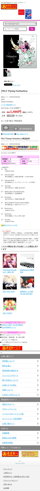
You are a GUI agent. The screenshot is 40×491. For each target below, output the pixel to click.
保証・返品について (22, 134)
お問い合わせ (7, 484)
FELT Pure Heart (9, 291)
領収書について (8, 361)
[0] (28, 18)
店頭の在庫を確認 (8, 134)
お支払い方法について (11, 395)
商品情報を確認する (10, 371)
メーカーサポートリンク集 (13, 414)
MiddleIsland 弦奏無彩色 (27, 271)
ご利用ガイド (7, 473)
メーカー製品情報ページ (8, 105)
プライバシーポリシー (10, 480)
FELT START (7, 313)
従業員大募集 (7, 443)
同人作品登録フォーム (8, 327)
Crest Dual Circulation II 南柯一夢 (9, 271)
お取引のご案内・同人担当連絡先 (12, 325)
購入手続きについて (10, 380)
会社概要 (6, 488)
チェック (16, 85)
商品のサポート (8, 404)
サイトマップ (7, 469)
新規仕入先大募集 (9, 438)
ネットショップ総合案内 (12, 419)
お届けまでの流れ (9, 385)
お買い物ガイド (8, 424)
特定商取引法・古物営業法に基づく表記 (16, 476)
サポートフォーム (9, 409)
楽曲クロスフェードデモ (10, 225)
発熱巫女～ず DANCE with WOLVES (26, 293)
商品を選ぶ (6, 366)
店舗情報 (5, 433)
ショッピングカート (10, 375)
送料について (7, 390)
